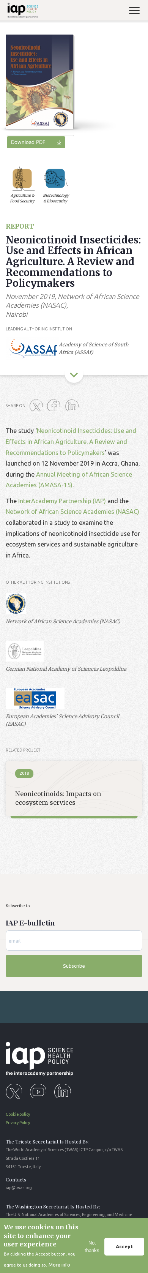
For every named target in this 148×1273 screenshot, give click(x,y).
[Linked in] (73, 406)
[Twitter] (37, 406)
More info (59, 1264)
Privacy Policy (18, 1122)
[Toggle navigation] (137, 11)
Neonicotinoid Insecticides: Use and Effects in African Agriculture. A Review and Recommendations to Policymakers (71, 441)
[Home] (21, 12)
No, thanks (92, 1246)
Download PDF (28, 142)
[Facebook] (55, 406)
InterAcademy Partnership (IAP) (62, 501)
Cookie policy (18, 1114)
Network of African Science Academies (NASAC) (72, 511)
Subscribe (74, 965)
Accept (124, 1246)
